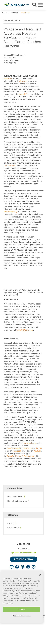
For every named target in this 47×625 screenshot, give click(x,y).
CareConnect (13, 527)
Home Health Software (17, 501)
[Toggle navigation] (40, 5)
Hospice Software (15, 496)
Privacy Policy (13, 593)
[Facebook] (17, 567)
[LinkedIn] (12, 567)
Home (4, 12)
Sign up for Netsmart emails (21, 553)
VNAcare (23, 81)
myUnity (11, 523)
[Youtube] (33, 567)
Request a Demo (23, 559)
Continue (22, 609)
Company (14, 12)
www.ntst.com (30, 443)
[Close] (40, 575)
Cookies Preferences (22, 616)
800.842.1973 (23, 548)
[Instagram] (22, 567)
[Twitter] (28, 567)
